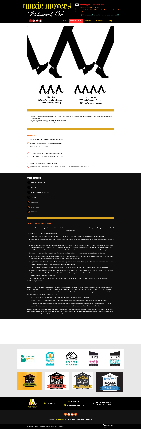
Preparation (71, 419)
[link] (64, 21)
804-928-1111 (75, 402)
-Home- (51, 419)
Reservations (80, 419)
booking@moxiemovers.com (92, 5)
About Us (89, 419)
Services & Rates (61, 419)
